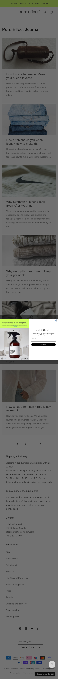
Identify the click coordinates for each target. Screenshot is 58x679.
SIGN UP (43, 344)
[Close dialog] (56, 320)
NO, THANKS (43, 349)
